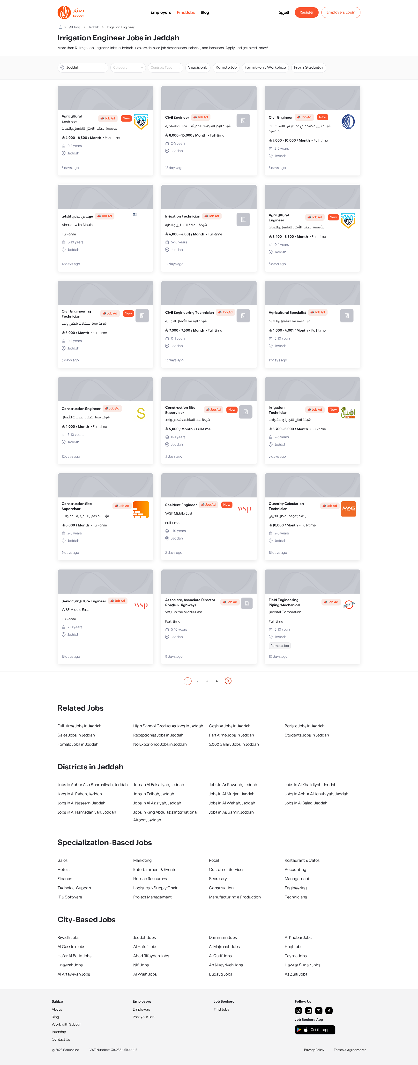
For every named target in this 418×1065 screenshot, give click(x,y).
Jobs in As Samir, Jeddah (231, 812)
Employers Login (341, 12)
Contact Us (61, 1039)
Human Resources (150, 879)
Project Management (152, 897)
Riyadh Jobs (68, 937)
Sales (62, 860)
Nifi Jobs (141, 965)
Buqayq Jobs (220, 974)
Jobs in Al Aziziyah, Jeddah (157, 803)
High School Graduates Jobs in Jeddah (168, 726)
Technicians (296, 897)
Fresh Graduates (308, 68)
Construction (221, 888)
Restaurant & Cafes (302, 860)
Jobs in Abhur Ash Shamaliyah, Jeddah (93, 785)
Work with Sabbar (66, 1024)
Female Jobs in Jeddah (78, 744)
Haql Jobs (293, 947)
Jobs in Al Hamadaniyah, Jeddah (87, 812)
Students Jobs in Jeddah (307, 735)
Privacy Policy (314, 1050)
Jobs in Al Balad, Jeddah (306, 803)
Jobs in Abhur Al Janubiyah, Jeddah (316, 794)
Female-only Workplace (265, 68)
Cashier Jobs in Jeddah (230, 726)
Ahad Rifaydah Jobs (151, 956)
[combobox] (132, 67)
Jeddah (93, 27)
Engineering (296, 888)
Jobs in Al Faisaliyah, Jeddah (158, 785)
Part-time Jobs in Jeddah (231, 735)
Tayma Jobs (296, 956)
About (57, 1009)
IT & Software (70, 897)
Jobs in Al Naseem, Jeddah (81, 803)
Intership (59, 1032)
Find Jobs (186, 12)
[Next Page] (228, 681)
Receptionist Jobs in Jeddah (158, 735)
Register (307, 12)
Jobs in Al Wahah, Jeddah (232, 803)
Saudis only (198, 68)
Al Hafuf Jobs (145, 947)
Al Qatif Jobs (220, 956)
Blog (205, 12)
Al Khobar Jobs (298, 937)
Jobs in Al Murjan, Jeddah (231, 794)
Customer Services (226, 870)
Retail (214, 860)
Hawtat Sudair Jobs (302, 965)
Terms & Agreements (350, 1050)
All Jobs (75, 27)
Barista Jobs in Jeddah (305, 726)
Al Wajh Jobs (145, 974)
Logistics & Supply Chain (156, 888)
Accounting (295, 870)
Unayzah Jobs (70, 965)
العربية (284, 12)
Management (297, 879)
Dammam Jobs (223, 937)
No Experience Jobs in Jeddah (160, 744)
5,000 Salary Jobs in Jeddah (234, 744)
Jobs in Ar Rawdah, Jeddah (233, 785)
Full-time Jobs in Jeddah (80, 726)
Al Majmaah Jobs (224, 947)
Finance (65, 879)
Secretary (218, 879)
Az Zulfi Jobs (296, 974)
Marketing (142, 860)
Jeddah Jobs (144, 937)
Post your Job (144, 1017)
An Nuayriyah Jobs (226, 965)
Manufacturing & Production (235, 897)
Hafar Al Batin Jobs (74, 956)
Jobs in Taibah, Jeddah (153, 794)
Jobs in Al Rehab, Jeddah (80, 794)
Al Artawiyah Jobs (74, 974)
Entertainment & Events (154, 870)
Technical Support (74, 888)
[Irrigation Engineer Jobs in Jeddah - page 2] (228, 681)
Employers (160, 12)
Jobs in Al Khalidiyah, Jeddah (310, 785)
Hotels (63, 870)
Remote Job (226, 68)
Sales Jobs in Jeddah (76, 735)
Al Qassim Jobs (71, 947)
